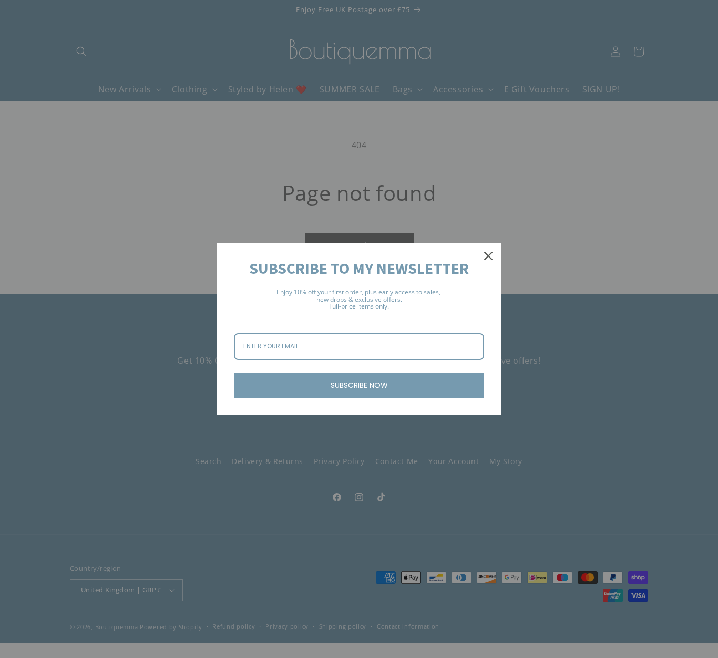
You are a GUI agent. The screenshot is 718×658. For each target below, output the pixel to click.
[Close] (488, 256)
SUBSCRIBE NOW (359, 385)
